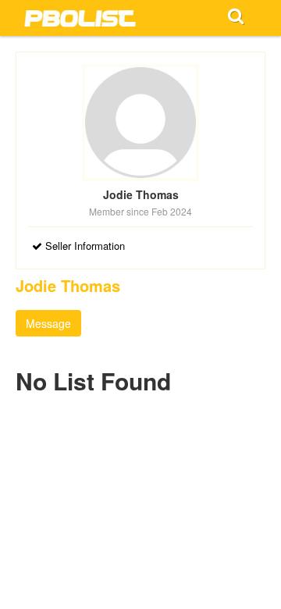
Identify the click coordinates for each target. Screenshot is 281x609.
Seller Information (83, 245)
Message (48, 323)
